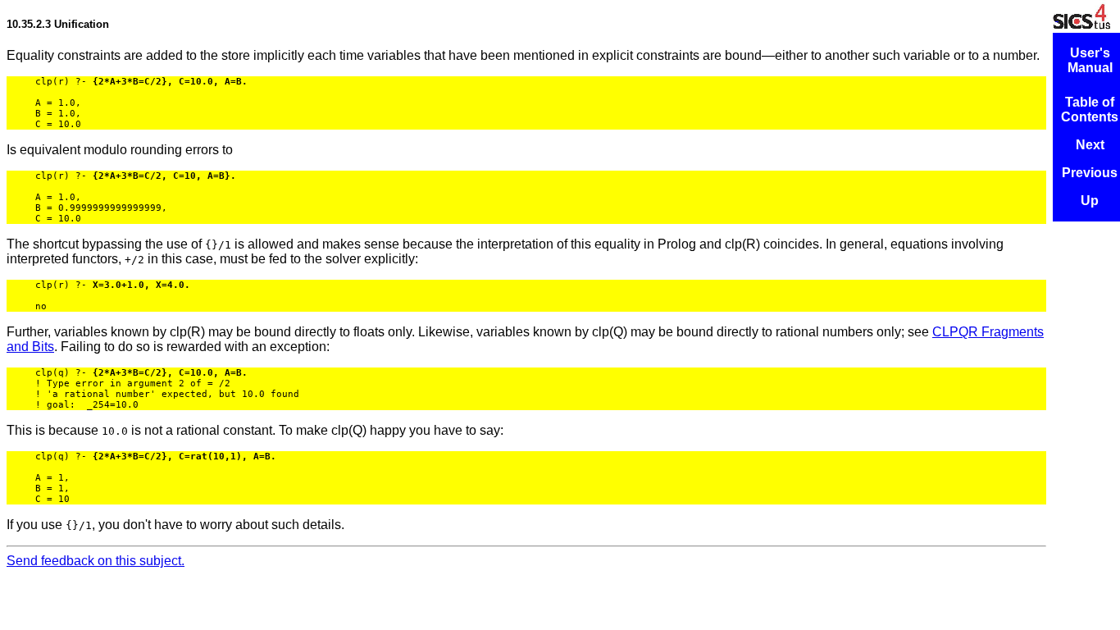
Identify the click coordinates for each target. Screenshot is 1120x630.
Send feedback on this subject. (95, 561)
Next (1090, 145)
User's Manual (1090, 60)
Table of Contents (1089, 109)
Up (1090, 201)
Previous (1090, 173)
